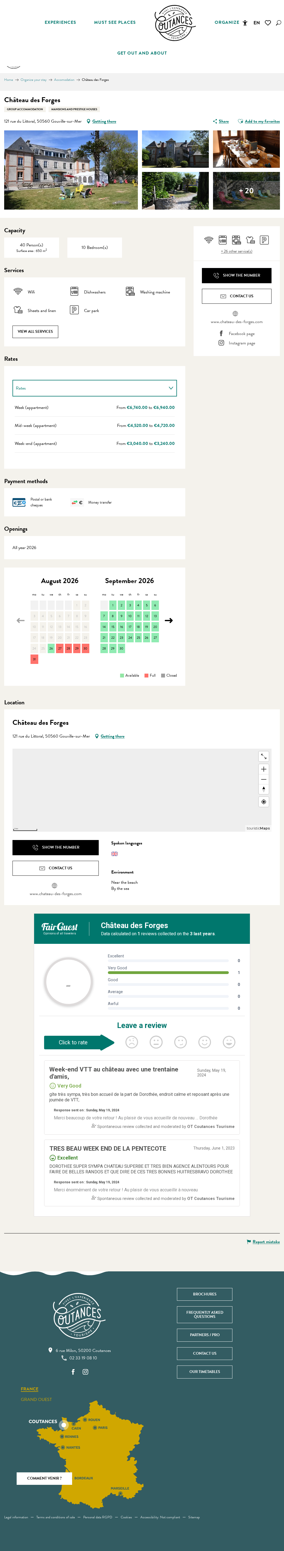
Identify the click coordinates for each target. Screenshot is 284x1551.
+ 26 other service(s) (236, 251)
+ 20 (246, 190)
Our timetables (204, 1372)
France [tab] (29, 1389)
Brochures (205, 1294)
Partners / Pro (205, 1335)
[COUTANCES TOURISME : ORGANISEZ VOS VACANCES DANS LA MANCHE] (175, 23)
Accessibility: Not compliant (160, 1517)
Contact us (205, 1353)
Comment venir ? (44, 1478)
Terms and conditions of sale (55, 1517)
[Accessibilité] (244, 23)
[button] (278, 22)
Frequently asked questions (204, 1314)
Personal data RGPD (97, 1517)
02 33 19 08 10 (83, 1358)
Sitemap (194, 1517)
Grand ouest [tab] (36, 1399)
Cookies (126, 1517)
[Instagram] (85, 1372)
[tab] (89, 388)
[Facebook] (73, 1372)
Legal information (16, 1517)
